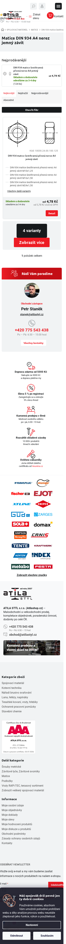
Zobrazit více (31, 242)
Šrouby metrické (11, 766)
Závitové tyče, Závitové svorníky (21, 771)
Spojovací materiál (13, 683)
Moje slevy (8, 819)
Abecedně (8, 100)
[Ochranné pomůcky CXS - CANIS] (40, 535)
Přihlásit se (59, 886)
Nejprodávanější (39, 93)
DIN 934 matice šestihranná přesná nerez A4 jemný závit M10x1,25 (33, 169)
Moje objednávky (12, 810)
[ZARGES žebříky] (43, 514)
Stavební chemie (11, 711)
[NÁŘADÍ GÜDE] (20, 514)
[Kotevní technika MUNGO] (43, 483)
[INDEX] (41, 556)
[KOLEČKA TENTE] (20, 545)
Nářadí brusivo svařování (16, 692)
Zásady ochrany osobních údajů (21, 838)
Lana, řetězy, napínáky (15, 697)
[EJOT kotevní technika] (43, 493)
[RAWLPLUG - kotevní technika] (23, 483)
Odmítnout (16, 935)
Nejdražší (23, 93)
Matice (6, 776)
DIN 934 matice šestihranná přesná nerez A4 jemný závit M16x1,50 (33, 176)
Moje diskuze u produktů (16, 829)
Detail (51, 213)
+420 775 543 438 (32, 330)
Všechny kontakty (33, 342)
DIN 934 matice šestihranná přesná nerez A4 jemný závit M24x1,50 (33, 184)
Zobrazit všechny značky (32, 575)
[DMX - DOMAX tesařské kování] (43, 524)
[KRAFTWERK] (43, 546)
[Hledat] (33, 6)
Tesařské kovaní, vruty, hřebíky (20, 702)
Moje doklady (10, 814)
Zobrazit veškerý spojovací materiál (23, 790)
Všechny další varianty (19, 191)
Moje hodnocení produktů (17, 824)
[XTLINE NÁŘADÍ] (21, 504)
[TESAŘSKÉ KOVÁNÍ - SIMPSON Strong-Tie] (20, 535)
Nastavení (32, 925)
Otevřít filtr (31, 109)
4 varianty (32, 230)
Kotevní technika (11, 688)
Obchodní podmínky (14, 833)
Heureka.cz (37, 466)
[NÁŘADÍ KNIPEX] (43, 504)
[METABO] (20, 566)
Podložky (7, 781)
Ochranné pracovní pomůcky (19, 706)
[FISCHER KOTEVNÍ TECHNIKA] (20, 493)
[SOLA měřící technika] (20, 524)
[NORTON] (20, 556)
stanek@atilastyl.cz (31, 314)
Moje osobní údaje (13, 805)
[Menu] (58, 6)
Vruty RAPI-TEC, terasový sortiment (22, 785)
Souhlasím (47, 935)
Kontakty (7, 843)
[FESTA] (43, 567)
